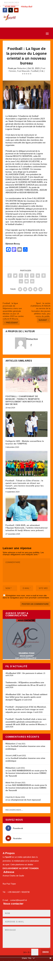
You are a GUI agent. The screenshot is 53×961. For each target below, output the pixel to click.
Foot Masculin (23, 71)
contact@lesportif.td (18, 900)
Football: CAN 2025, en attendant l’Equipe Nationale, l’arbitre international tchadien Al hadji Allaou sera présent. (27, 527)
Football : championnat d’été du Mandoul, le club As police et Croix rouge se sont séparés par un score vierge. (26, 709)
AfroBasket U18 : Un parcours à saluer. (24, 673)
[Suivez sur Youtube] (16, 10)
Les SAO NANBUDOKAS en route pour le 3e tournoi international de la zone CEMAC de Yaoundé (26, 773)
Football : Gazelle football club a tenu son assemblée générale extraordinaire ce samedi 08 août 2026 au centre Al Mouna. (26, 721)
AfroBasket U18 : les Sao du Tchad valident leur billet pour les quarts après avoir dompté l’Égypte (26, 697)
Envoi (46, 952)
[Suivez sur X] (10, 10)
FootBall (34, 71)
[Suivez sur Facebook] (5, 10)
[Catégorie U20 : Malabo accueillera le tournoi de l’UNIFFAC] (27, 424)
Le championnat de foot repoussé (24, 800)
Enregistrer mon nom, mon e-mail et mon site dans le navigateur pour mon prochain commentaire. (26, 596)
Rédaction (21, 68)
